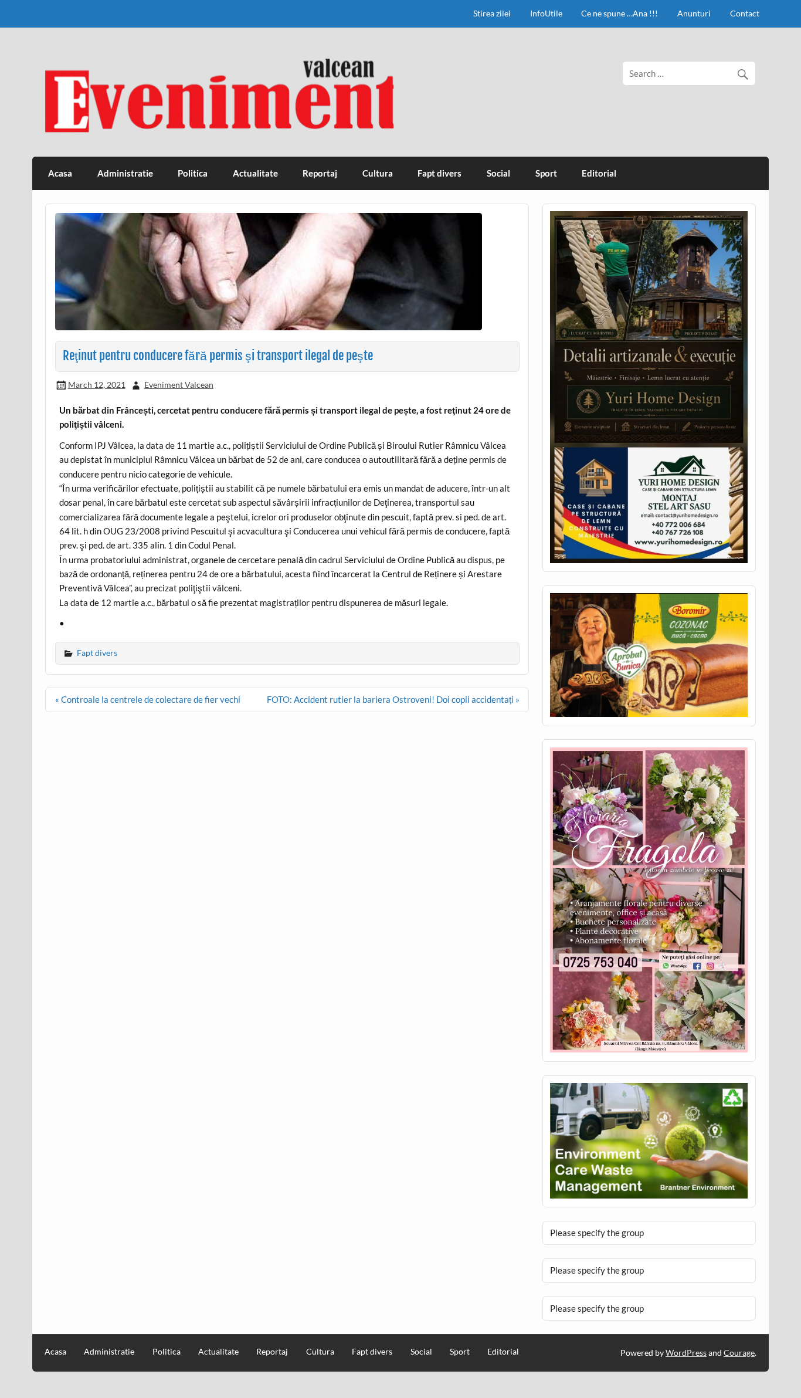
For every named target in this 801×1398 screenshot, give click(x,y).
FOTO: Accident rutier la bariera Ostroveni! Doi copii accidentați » (393, 699)
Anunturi (694, 13)
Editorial (599, 173)
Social (498, 173)
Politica (193, 173)
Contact (744, 13)
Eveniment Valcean (178, 385)
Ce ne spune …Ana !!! (619, 13)
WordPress (686, 1353)
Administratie (125, 173)
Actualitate (255, 173)
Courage (739, 1353)
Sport (546, 173)
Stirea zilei (492, 13)
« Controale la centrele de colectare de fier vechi (147, 699)
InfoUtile (546, 13)
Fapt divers (439, 173)
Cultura (377, 173)
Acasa (60, 173)
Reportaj (320, 173)
